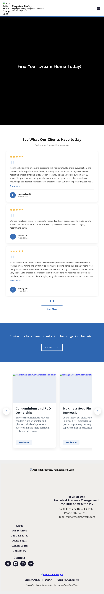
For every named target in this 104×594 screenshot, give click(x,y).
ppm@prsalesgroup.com (80, 516)
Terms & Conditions (68, 580)
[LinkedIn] (15, 563)
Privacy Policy (32, 580)
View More (52, 309)
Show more (15, 186)
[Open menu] (98, 8)
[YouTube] (31, 563)
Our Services (19, 530)
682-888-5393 (17, 11)
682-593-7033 (81, 513)
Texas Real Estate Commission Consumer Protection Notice (52, 585)
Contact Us (52, 347)
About (19, 525)
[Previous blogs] (6, 411)
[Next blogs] (97, 411)
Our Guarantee (19, 535)
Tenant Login (19, 545)
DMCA (48, 580)
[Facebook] (8, 563)
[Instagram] (23, 563)
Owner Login (19, 540)
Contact (29, 11)
